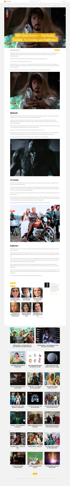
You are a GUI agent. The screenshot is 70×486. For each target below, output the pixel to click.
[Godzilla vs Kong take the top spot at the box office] (35, 417)
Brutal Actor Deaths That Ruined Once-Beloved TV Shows (26, 315)
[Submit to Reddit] (7, 14)
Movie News (18, 368)
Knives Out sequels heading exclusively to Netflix (18, 466)
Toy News (35, 368)
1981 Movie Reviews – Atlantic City (35, 446)
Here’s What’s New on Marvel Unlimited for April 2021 (52, 387)
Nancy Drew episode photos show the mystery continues (18, 387)
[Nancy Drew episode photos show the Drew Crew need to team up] (52, 398)
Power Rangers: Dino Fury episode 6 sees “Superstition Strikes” (52, 447)
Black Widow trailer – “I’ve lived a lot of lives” (18, 447)
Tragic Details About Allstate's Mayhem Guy (26, 299)
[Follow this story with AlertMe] (7, 16)
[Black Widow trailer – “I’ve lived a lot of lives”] (18, 438)
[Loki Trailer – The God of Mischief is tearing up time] (18, 417)
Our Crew (30, 478)
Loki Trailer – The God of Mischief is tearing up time (18, 426)
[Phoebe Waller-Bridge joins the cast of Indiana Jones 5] (18, 357)
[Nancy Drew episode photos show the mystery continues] (18, 378)
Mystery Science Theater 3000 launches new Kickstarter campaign (52, 366)
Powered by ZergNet (40, 317)
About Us (34, 478)
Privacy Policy (43, 478)
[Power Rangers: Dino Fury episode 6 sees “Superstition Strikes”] (52, 438)
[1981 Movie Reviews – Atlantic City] (35, 438)
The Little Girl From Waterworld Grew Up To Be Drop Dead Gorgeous (15, 315)
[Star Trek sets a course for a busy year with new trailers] (35, 398)
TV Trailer (13, 393)
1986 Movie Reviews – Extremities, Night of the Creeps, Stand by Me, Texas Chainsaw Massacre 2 (22, 346)
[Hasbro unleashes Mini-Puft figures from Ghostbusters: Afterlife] (35, 357)
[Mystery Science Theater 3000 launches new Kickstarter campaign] (52, 357)
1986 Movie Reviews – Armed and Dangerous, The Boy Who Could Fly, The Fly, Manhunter (47, 346)
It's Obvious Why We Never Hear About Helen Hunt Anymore (37, 300)
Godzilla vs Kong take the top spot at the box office (35, 426)
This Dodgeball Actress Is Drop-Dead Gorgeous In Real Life (38, 315)
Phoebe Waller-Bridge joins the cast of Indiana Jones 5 (18, 366)
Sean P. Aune (52, 283)
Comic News (52, 389)
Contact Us (38, 478)
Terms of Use (48, 478)
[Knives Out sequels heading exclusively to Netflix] (18, 458)
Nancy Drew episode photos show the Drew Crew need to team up (52, 406)
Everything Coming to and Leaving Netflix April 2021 (52, 466)
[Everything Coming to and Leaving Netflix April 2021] (52, 458)
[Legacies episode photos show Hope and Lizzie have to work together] (52, 417)
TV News (52, 368)
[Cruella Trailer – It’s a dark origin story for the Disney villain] (35, 378)
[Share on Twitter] (7, 12)
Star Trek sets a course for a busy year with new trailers (35, 406)
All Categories (53, 478)
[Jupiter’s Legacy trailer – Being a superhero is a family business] (18, 398)
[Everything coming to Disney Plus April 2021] (35, 458)
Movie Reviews (57, 50)
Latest (35, 473)
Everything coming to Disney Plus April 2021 (35, 466)
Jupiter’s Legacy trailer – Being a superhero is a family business (17, 406)
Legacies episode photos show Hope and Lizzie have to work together (52, 426)
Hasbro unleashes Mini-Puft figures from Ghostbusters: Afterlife (35, 366)
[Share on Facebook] (7, 10)
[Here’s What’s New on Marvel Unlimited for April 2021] (52, 378)
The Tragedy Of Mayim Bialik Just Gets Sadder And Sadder (15, 300)
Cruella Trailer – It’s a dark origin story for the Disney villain (35, 387)
